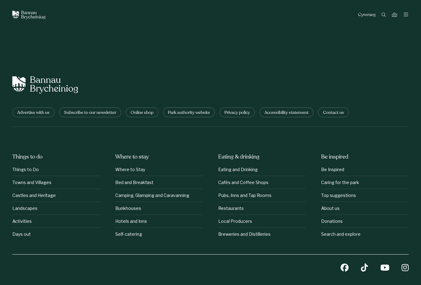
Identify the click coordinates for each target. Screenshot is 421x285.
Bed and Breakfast (134, 182)
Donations (332, 221)
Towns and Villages (31, 182)
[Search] (384, 15)
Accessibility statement (286, 112)
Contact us (333, 112)
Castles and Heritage (34, 195)
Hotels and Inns (131, 221)
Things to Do (25, 169)
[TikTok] (364, 268)
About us (330, 208)
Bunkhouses (128, 208)
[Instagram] (405, 268)
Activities (22, 221)
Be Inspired (332, 169)
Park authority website (189, 112)
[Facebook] (345, 268)
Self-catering (128, 234)
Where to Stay (130, 169)
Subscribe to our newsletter (90, 112)
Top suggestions (338, 195)
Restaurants (231, 208)
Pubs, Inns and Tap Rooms (245, 195)
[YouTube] (384, 268)
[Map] (395, 15)
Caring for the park (340, 182)
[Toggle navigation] (406, 15)
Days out (21, 234)
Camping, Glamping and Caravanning (152, 195)
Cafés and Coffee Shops (243, 182)
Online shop (142, 112)
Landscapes (25, 208)
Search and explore (341, 234)
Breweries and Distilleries (244, 234)
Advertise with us (33, 112)
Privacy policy (237, 112)
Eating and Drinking (238, 169)
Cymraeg (366, 15)
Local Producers (235, 221)
